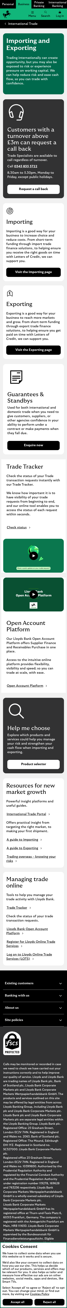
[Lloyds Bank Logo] (6, 14)
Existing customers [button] (28, 984)
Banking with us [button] (26, 996)
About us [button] (20, 1008)
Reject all (49, 1302)
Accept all (17, 1302)
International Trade (23, 24)
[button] (60, 14)
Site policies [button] (23, 1020)
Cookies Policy (39, 1294)
